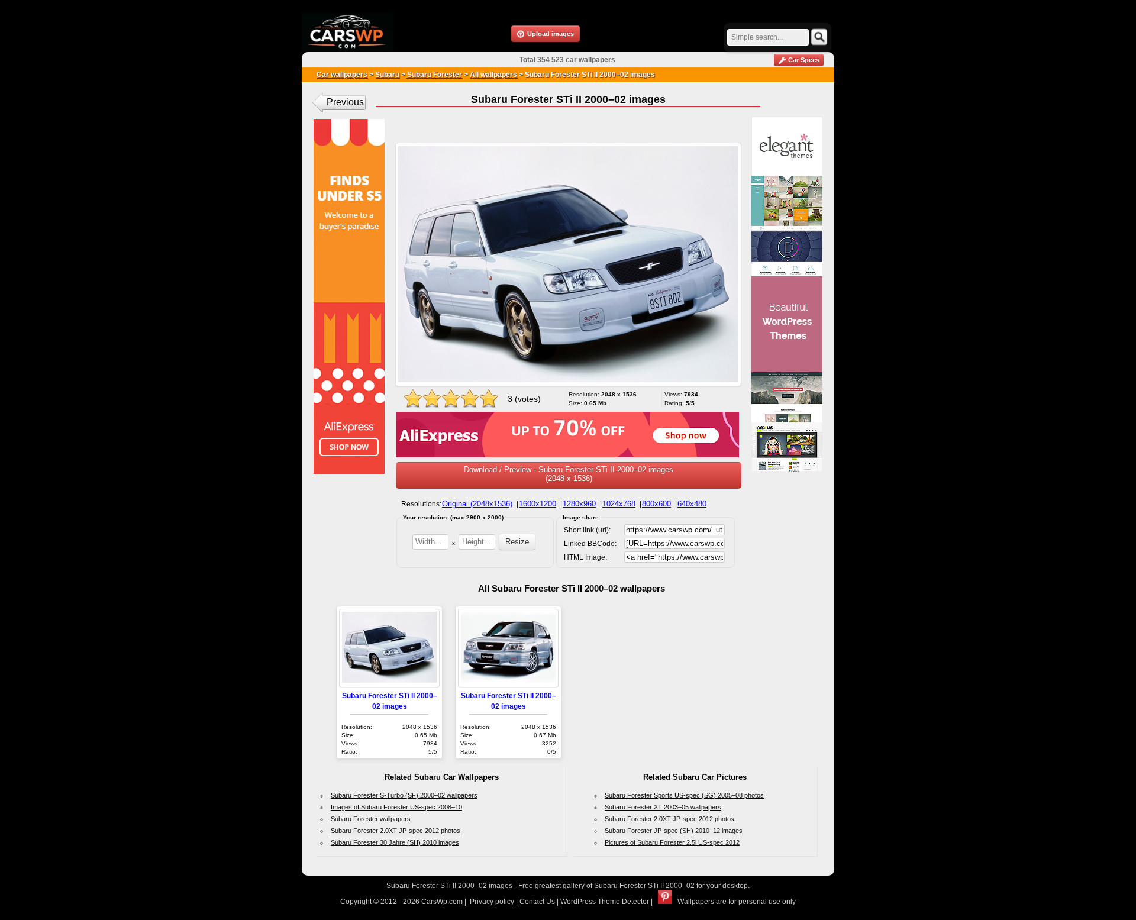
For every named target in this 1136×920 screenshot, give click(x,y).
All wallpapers (493, 74)
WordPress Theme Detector (604, 902)
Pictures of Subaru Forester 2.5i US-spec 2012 (672, 842)
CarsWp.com (442, 902)
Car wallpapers (342, 74)
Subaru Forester (433, 74)
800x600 (656, 503)
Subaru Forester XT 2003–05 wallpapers (663, 807)
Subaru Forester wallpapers (371, 818)
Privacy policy (491, 902)
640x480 (691, 503)
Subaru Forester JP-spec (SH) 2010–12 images (674, 830)
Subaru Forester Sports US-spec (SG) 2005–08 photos (684, 795)
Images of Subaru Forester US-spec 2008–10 (396, 807)
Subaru (387, 74)
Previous (345, 102)
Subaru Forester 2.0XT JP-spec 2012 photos (395, 830)
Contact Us (537, 902)
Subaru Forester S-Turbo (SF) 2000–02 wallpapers (404, 795)
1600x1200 (537, 503)
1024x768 (618, 503)
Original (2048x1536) (477, 503)
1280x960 (579, 503)
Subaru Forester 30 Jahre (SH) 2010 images (395, 842)
